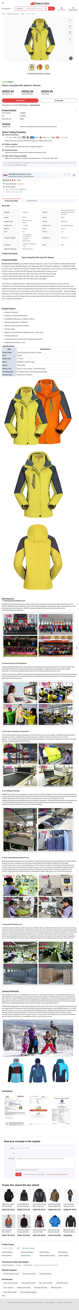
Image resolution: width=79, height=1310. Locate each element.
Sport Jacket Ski (8, 1287)
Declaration (59, 1302)
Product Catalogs (29, 1248)
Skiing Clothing (62, 1252)
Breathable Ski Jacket (9, 1292)
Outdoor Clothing (63, 1255)
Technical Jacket (30, 14)
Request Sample (35, 105)
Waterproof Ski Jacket (23, 1287)
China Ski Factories (62, 1283)
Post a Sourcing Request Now (57, 1174)
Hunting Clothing (7, 1252)
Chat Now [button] (60, 100)
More (3, 1296)
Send (18, 1174)
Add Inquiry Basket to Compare (39, 73)
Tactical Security (25, 1255)
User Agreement (50, 1302)
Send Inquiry (20, 100)
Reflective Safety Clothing (47, 1255)
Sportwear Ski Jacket (40, 1287)
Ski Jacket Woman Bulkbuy (28, 1292)
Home (3, 14)
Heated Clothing (7, 1255)
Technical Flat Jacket (29, 1274)
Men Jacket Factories (45, 1283)
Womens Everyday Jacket (11, 1274)
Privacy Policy (68, 1302)
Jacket (22, 14)
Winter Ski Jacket (56, 1287)
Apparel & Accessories (13, 14)
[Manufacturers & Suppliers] (39, 3)
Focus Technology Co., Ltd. (27, 1302)
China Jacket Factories (28, 1283)
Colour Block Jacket (45, 1274)
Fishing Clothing (44, 1252)
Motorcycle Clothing (27, 1252)
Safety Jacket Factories (10, 1283)
